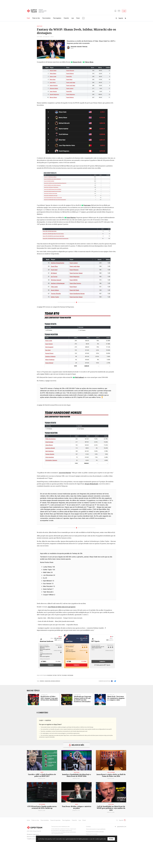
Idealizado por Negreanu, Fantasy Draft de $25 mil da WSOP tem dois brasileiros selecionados (82, 699)
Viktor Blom (89, 62)
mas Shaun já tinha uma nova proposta (61, 607)
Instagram (70, 675)
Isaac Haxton (71, 217)
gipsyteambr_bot (121, 826)
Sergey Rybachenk (91, 484)
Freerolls (66, 18)
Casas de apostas (55, 820)
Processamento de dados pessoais (95, 831)
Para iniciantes (46, 18)
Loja (72, 18)
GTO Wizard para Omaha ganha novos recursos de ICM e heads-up (42, 807)
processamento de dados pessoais (77, 839)
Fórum (78, 18)
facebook (49, 675)
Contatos (88, 826)
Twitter (59, 675)
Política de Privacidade (91, 834)
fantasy (42, 681)
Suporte (121, 820)
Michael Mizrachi (55, 681)
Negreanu (87, 205)
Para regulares (57, 18)
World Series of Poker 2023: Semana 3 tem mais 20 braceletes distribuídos (49, 698)
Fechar (111, 839)
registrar (48, 720)
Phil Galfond (79, 377)
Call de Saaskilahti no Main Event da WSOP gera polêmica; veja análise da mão (111, 808)
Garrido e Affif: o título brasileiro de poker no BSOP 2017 (42, 775)
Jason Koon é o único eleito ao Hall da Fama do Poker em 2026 (111, 775)
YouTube (55, 675)
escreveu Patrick (65, 473)
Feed (28, 18)
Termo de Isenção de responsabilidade (95, 829)
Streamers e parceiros (33, 834)
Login (124, 11)
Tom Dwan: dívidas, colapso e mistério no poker (76, 807)
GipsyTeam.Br (37, 831)
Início (28, 820)
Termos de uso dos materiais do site (60, 826)
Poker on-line (36, 18)
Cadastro (50, 665)
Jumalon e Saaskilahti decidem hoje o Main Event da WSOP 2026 (76, 775)
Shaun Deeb (77, 62)
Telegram (64, 675)
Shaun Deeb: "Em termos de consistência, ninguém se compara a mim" (115, 698)
